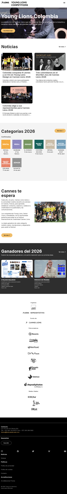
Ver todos (61, 46)
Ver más (59, 130)
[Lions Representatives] (33, 313)
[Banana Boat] (33, 360)
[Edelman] (33, 376)
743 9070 (13, 430)
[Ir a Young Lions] (14, 3)
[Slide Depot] (33, 307)
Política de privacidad (7, 466)
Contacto (4, 473)
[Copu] (33, 397)
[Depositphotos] (33, 385)
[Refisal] (33, 347)
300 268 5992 (29, 430)
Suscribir (6, 443)
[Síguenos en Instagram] (2, 451)
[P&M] (33, 409)
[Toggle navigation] (64, 2)
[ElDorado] (33, 368)
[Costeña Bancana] (33, 340)
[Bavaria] (33, 334)
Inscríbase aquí (8, 30)
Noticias (3, 458)
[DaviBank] (33, 353)
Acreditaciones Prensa (8, 481)
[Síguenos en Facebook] (18, 451)
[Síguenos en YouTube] (65, 451)
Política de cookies (7, 469)
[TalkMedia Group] (33, 403)
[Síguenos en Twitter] (33, 451)
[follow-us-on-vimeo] (49, 451)
